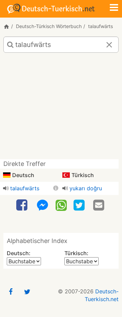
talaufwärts (24, 188)
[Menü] (113, 8)
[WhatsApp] (61, 204)
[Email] (100, 205)
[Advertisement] (61, 108)
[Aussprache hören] (5, 188)
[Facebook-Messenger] (42, 205)
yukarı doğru (85, 188)
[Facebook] (23, 205)
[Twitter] (80, 205)
